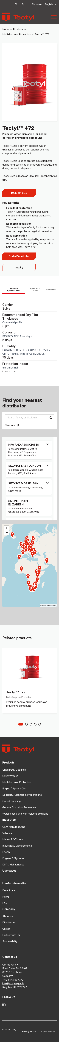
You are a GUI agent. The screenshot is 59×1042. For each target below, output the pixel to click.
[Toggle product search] (16, 4)
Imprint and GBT (49, 1031)
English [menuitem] (49, 4)
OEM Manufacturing (13, 826)
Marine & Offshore (12, 839)
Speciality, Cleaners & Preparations (22, 794)
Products (18, 29)
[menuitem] (49, 4)
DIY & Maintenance (13, 864)
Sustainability (9, 941)
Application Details (35, 289)
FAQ (4, 903)
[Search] (51, 417)
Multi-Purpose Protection (16, 34)
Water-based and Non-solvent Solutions (25, 813)
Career (6, 928)
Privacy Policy (29, 1031)
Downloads (51, 290)
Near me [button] (10, 425)
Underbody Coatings (14, 769)
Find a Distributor (19, 256)
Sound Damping (11, 801)
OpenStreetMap (49, 605)
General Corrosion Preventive (19, 807)
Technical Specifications (13, 289)
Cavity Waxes (10, 775)
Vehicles (7, 833)
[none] (49, 4)
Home (5, 29)
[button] (33, 589)
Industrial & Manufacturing (17, 845)
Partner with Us (11, 935)
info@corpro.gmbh (13, 983)
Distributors (8, 922)
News (5, 896)
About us (37, 4)
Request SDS (19, 192)
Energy (6, 852)
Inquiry (19, 267)
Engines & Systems (13, 858)
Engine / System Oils (14, 788)
